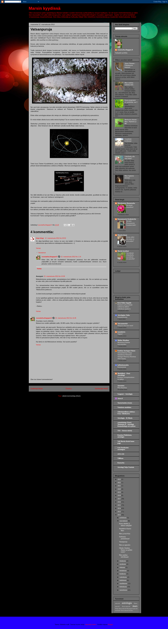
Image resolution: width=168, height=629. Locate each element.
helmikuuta (123, 587)
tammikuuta (124, 590)
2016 (119, 502)
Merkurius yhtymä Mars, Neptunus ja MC (130, 121)
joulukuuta (123, 518)
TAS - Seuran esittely (124, 431)
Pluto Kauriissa (122, 387)
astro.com (120, 454)
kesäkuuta (123, 574)
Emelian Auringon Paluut (126, 351)
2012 (119, 515)
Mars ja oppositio (124, 545)
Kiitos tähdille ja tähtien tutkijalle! (125, 524)
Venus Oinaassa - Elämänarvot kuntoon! (130, 65)
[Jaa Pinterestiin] (73, 225)
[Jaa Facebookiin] (71, 225)
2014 (119, 508)
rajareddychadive (90, 624)
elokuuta (122, 567)
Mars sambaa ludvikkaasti (124, 556)
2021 (119, 486)
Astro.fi (120, 398)
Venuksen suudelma (124, 407)
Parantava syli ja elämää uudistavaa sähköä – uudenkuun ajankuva (124, 307)
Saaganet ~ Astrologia (124, 394)
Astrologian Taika (123, 315)
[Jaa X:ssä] (69, 225)
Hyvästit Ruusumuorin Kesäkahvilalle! (131, 223)
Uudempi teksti (37, 389)
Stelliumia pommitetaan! (124, 538)
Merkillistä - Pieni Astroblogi (123, 374)
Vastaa (38, 248)
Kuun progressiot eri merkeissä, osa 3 (131, 101)
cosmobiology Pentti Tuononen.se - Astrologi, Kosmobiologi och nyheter (126, 424)
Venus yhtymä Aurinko (127, 610)
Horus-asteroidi (126, 606)
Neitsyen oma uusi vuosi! (125, 325)
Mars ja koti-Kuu (124, 534)
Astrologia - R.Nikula (124, 418)
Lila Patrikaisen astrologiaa (123, 448)
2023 (119, 479)
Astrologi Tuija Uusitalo (125, 467)
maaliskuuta (124, 583)
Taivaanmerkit (122, 323)
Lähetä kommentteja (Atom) (71, 396)
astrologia (127, 603)
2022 (119, 482)
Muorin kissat (122, 235)
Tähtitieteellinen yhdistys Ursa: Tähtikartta (126, 413)
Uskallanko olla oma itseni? (130, 157)
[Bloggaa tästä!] (67, 225)
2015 (119, 505)
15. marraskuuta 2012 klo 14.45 (65, 318)
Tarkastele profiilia (121, 53)
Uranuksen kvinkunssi (128, 140)
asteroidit (117, 603)
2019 (119, 492)
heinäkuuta (123, 570)
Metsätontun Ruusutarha (126, 203)
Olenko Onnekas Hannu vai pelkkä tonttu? (125, 550)
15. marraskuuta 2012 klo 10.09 (54, 276)
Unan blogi (40, 238)
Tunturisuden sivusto (124, 403)
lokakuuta (123, 561)
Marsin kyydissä (44, 8)
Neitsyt (117, 608)
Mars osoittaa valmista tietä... (130, 84)
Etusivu (69, 389)
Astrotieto (120, 386)
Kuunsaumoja (121, 367)
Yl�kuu (120, 458)
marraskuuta (124, 521)
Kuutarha (120, 463)
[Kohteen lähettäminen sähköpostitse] (65, 225)
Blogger (110, 624)
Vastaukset (42, 253)
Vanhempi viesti (101, 389)
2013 (119, 512)
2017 (119, 499)
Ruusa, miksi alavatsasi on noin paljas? (130, 239)
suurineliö (117, 610)
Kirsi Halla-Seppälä (124, 303)
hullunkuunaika (123, 365)
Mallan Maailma (123, 340)
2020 (119, 489)
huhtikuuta (123, 580)
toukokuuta (123, 577)
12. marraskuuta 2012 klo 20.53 (55, 238)
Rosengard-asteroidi (132, 608)
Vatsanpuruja (123, 542)
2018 (119, 495)
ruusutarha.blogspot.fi (49, 257)
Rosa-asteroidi (123, 608)
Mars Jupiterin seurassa (129, 177)
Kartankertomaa (122, 317)
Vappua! (120, 334)
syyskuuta (123, 564)
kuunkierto (121, 332)
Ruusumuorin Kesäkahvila (126, 219)
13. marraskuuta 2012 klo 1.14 (71, 257)
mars (135, 606)
